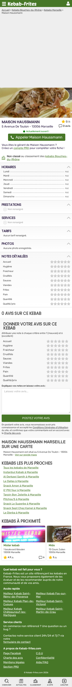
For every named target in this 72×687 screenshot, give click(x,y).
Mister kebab (12, 545)
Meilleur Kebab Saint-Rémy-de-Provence (16, 595)
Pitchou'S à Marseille (16, 499)
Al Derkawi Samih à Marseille (21, 476)
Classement (35, 685)
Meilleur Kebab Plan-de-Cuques (18, 603)
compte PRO (21, 148)
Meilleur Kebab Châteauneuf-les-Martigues (14, 612)
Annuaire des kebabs (23, 3)
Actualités (21, 685)
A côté (50, 685)
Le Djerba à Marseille (16, 512)
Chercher (6, 685)
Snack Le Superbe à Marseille (21, 503)
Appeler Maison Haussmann (39, 137)
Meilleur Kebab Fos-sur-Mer (51, 595)
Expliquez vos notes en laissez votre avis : (24, 385)
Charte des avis (12, 433)
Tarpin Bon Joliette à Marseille (22, 494)
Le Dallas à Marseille (15, 481)
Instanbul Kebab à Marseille (20, 472)
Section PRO (11, 666)
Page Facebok (12, 653)
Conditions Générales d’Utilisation (50, 427)
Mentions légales (13, 662)
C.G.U (39, 653)
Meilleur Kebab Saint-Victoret (49, 603)
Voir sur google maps (26, 454)
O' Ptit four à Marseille (16, 490)
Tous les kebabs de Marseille (21, 467)
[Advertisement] (36, 52)
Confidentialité (45, 657)
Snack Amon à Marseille (18, 485)
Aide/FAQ (42, 662)
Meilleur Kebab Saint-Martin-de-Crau (49, 610)
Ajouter (64, 685)
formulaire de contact (16, 642)
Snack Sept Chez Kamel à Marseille (25, 508)
